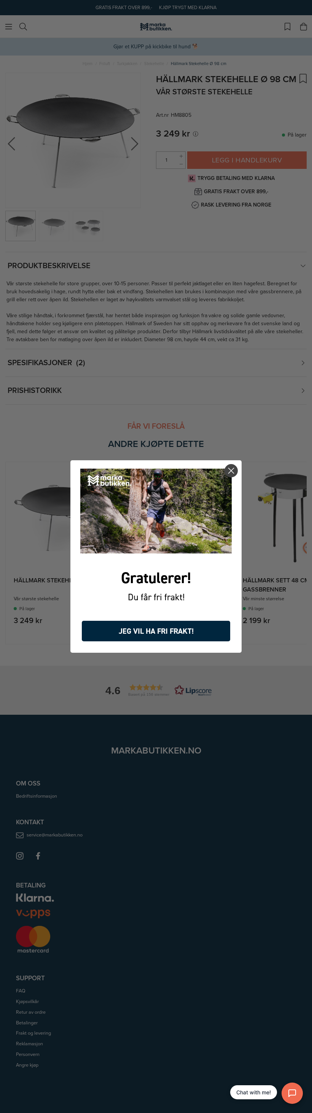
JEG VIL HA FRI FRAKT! (156, 631)
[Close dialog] (231, 470)
